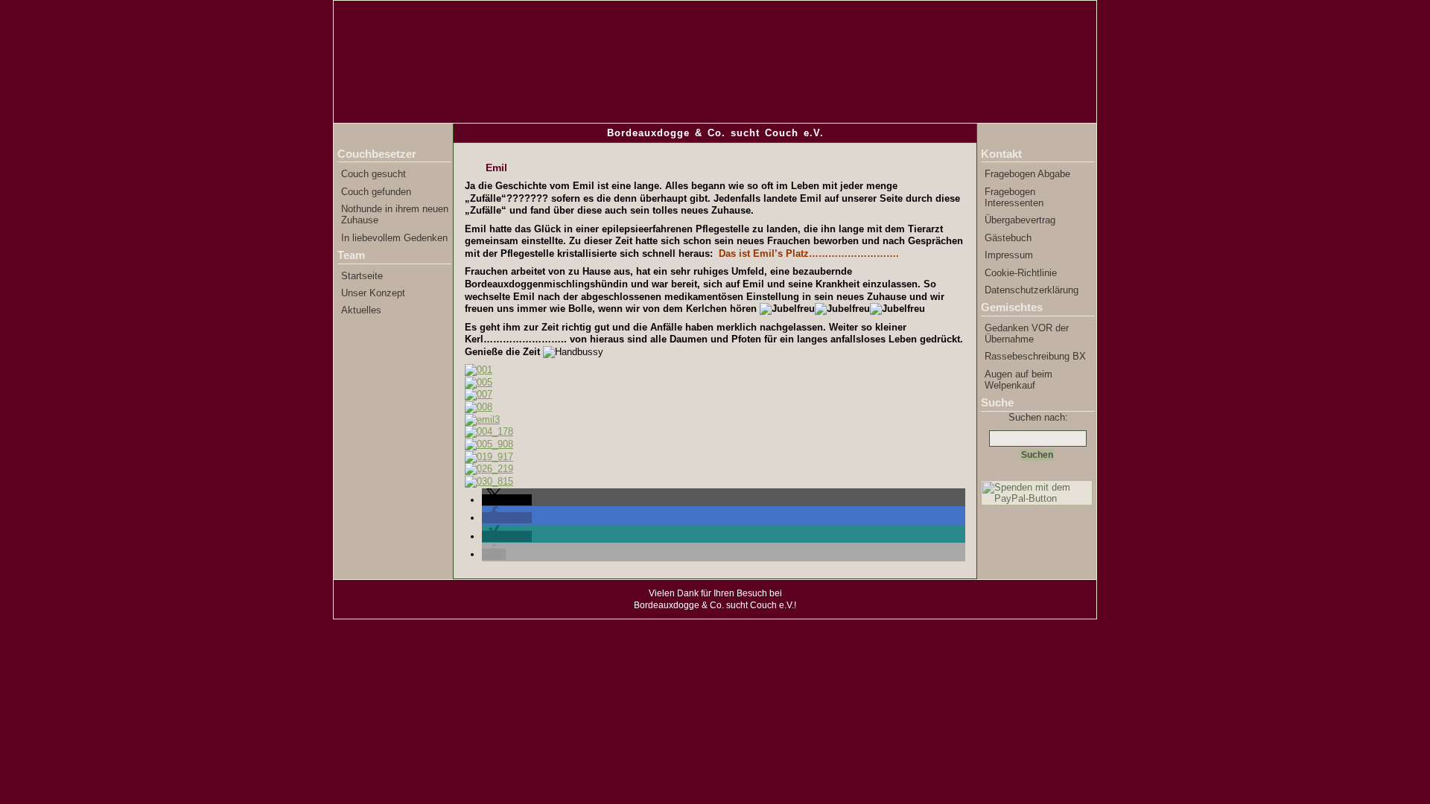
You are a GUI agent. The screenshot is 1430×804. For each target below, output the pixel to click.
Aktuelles (361, 310)
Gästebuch (1008, 237)
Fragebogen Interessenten (1014, 197)
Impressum (1009, 255)
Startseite (362, 275)
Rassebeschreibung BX (1035, 356)
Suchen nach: (1038, 417)
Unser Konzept (373, 293)
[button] (507, 499)
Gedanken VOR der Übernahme (1027, 333)
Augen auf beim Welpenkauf (1018, 379)
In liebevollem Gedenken (394, 237)
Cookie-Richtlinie (1021, 272)
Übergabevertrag (1020, 220)
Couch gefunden (376, 191)
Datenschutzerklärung (1031, 290)
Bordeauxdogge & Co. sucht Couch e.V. (715, 132)
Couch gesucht (373, 173)
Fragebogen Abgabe (1027, 173)
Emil (496, 167)
